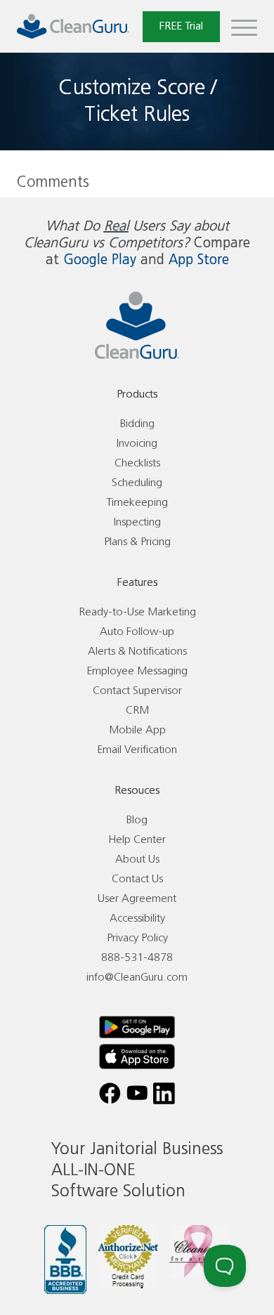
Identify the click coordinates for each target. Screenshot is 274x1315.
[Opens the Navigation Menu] (244, 27)
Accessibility (137, 918)
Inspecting (137, 522)
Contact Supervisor (137, 691)
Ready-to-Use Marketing (137, 612)
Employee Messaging (137, 671)
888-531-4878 (137, 958)
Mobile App (137, 730)
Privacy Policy (137, 938)
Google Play (99, 260)
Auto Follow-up (137, 632)
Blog (137, 820)
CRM (137, 710)
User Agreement (137, 899)
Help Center (137, 840)
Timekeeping (137, 502)
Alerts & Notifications (137, 651)
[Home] (73, 26)
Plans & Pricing (137, 542)
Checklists (137, 463)
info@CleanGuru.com (137, 977)
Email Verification (137, 750)
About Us (137, 859)
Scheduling (137, 483)
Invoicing (137, 443)
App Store (199, 260)
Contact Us (137, 879)
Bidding (137, 424)
